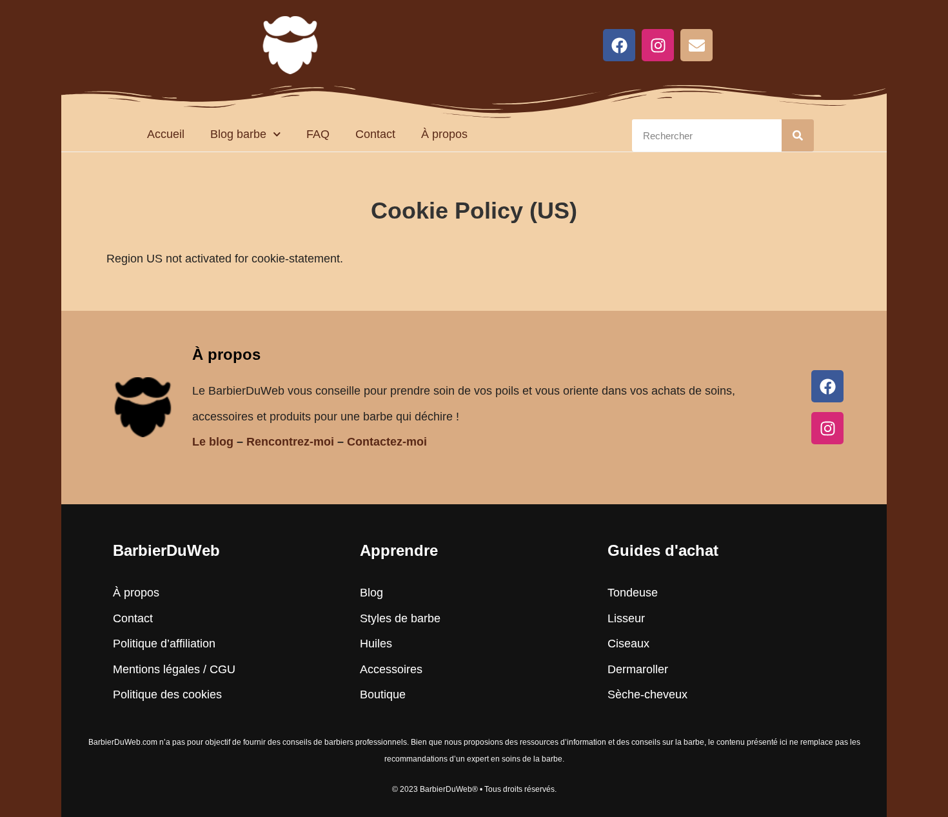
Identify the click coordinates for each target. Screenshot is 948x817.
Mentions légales (156, 669)
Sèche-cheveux (647, 694)
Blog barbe (238, 134)
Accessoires (391, 669)
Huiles (376, 643)
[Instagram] (658, 45)
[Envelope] (696, 45)
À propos (444, 134)
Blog (371, 592)
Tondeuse (632, 592)
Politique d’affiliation (164, 643)
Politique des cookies (167, 694)
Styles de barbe (400, 618)
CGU (222, 669)
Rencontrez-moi (290, 441)
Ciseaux (628, 643)
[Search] (798, 135)
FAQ (318, 134)
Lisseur (626, 618)
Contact (375, 134)
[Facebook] (619, 45)
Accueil (165, 134)
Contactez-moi (387, 441)
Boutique (383, 694)
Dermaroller (637, 669)
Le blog (212, 441)
